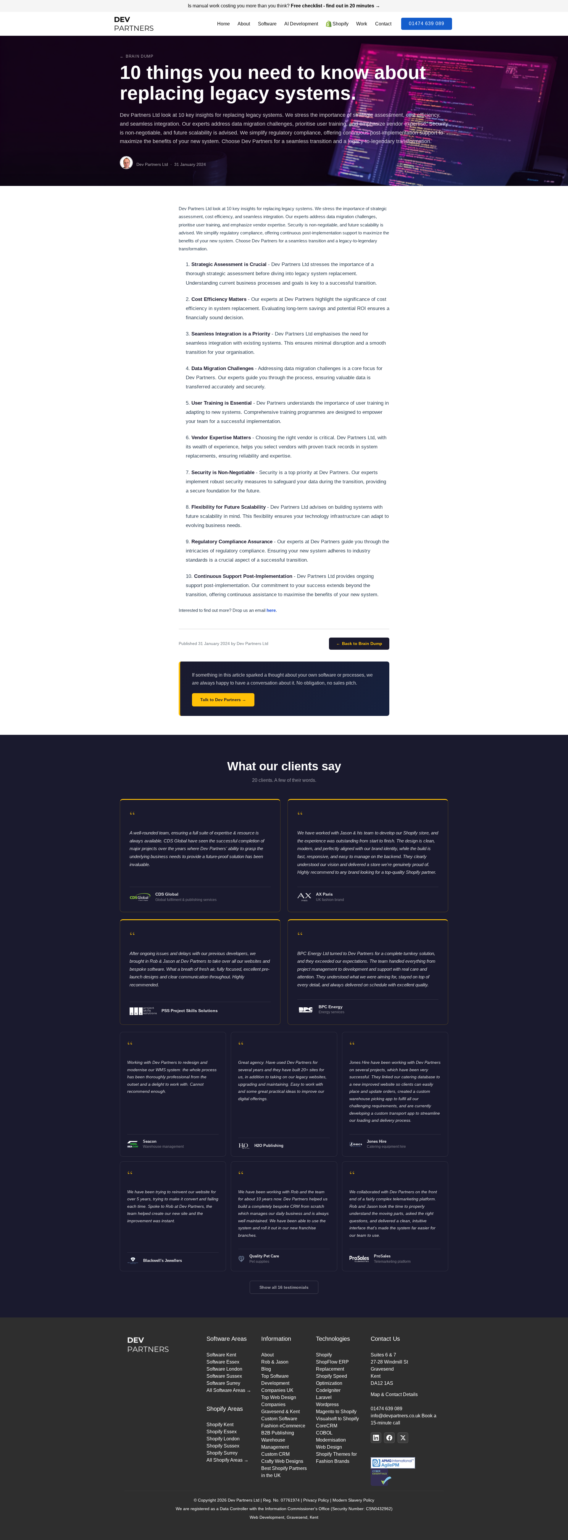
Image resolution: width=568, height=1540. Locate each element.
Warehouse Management (275, 1443)
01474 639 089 (426, 23)
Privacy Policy (316, 1500)
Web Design (329, 1447)
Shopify (340, 23)
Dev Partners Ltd (243, 1500)
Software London (224, 1369)
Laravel (324, 1397)
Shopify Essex (221, 1431)
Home (223, 23)
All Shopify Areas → (227, 1460)
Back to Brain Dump (362, 643)
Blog (266, 1369)
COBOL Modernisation (331, 1436)
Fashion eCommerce (283, 1425)
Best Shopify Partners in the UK (284, 1472)
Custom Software (279, 1418)
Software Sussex (224, 1376)
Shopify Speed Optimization (331, 1380)
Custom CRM (275, 1454)
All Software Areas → (228, 1390)
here (271, 610)
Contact (383, 23)
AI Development (301, 23)
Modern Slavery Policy (353, 1500)
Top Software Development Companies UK (277, 1383)
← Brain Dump (137, 56)
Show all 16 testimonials (284, 1287)
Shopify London (223, 1438)
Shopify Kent (219, 1424)
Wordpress (327, 1404)
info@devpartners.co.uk (395, 1415)
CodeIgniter (328, 1390)
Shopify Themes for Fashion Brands (336, 1458)
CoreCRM (326, 1425)
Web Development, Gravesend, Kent (284, 1517)
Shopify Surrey (222, 1452)
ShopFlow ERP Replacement (332, 1365)
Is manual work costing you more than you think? (284, 5)
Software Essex (222, 1361)
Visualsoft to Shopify (337, 1418)
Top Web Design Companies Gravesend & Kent (280, 1404)
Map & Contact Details (394, 1394)
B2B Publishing (277, 1432)
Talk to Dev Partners (220, 699)
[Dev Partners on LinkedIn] (376, 1437)
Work (361, 23)
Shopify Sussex (222, 1445)
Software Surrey (223, 1383)
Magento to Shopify (336, 1411)
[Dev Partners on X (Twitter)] (403, 1437)
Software (267, 23)
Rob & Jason (274, 1361)
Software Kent (221, 1354)
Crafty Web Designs (282, 1461)
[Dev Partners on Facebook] (389, 1437)
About (244, 23)
